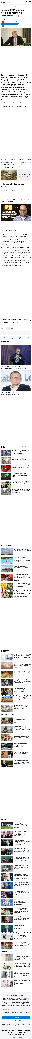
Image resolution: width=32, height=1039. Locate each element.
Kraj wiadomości (26, 447)
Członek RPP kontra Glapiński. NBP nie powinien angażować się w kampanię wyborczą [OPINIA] (14, 367)
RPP (8, 328)
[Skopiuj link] (19, 337)
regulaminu (21, 1012)
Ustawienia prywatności (14, 1034)
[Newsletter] (4, 337)
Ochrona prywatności (11, 1032)
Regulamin (27, 1030)
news (19, 6)
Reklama (14, 1030)
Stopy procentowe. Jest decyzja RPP (24, 175)
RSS (23, 1034)
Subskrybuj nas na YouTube (11, 22)
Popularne (17, 447)
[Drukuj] (12, 337)
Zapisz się (16, 1017)
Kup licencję (17, 322)
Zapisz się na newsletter (10, 26)
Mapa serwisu (22, 1032)
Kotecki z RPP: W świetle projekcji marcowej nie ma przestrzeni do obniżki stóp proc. (15, 393)
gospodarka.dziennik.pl (11, 6)
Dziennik (2, 6)
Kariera (20, 1030)
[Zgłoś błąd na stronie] (27, 337)
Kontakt (4, 1030)
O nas (9, 1030)
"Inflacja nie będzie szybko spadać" (13, 102)
